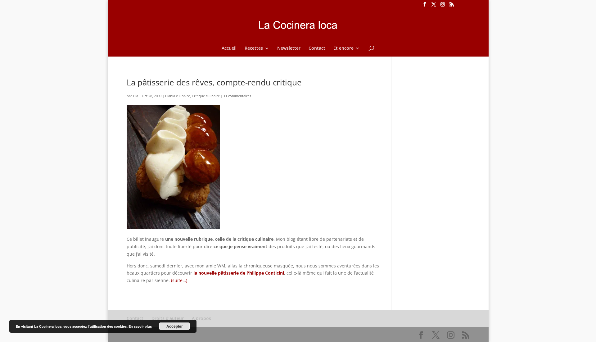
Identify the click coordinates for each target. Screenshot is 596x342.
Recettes (254, 48)
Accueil (229, 48)
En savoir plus (140, 326)
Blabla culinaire (177, 95)
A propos (201, 318)
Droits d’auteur (167, 318)
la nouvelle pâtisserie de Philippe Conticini (238, 273)
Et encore (343, 48)
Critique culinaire (206, 95)
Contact (317, 48)
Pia (135, 95)
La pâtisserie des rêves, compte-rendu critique (214, 82)
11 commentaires (237, 95)
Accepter (174, 326)
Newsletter (288, 48)
